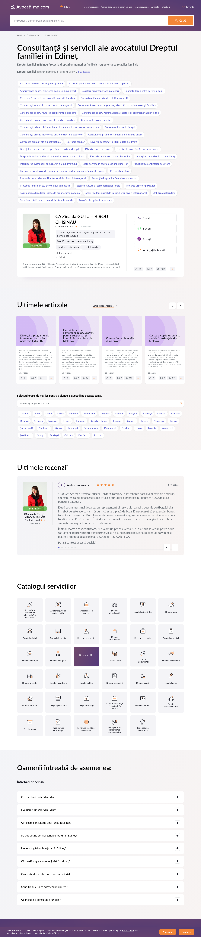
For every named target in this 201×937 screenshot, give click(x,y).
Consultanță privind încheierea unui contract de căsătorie (51, 134)
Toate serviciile (33, 35)
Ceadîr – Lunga (99, 420)
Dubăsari (83, 435)
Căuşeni (175, 413)
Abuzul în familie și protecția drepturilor (41, 83)
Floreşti (117, 420)
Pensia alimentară (119, 170)
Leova (139, 428)
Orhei (60, 413)
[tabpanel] (100, 515)
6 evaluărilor (86, 226)
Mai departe (84, 71)
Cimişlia (131, 420)
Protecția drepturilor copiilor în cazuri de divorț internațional (53, 178)
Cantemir (44, 428)
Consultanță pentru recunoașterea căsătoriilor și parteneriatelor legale (120, 112)
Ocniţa (40, 435)
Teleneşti (73, 428)
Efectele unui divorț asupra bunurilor (110, 156)
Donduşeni (110, 428)
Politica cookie (128, 930)
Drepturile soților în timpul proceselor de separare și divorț (52, 156)
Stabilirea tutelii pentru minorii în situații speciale (46, 200)
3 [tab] (65, 547)
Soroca (119, 413)
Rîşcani (58, 428)
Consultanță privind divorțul (120, 127)
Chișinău (24, 413)
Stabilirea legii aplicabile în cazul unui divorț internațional (116, 192)
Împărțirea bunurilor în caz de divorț (155, 156)
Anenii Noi (89, 413)
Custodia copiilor (75, 141)
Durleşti (54, 435)
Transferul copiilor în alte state (95, 200)
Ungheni (105, 413)
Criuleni (38, 420)
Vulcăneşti (167, 428)
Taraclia (152, 428)
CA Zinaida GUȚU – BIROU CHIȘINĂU (81, 219)
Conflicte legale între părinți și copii (143, 90)
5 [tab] (72, 547)
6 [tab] (75, 547)
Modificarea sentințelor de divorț (152, 163)
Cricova (68, 435)
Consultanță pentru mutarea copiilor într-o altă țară (48, 112)
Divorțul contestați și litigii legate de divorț (113, 141)
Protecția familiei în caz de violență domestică (45, 185)
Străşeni (133, 413)
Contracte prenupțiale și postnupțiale (40, 141)
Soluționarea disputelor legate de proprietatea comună (50, 192)
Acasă (19, 35)
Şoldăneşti (25, 435)
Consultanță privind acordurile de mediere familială (47, 119)
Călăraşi (147, 413)
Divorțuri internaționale (98, 149)
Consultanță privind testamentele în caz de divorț (115, 134)
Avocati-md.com (32, 6)
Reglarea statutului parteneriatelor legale (98, 185)
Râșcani (98, 435)
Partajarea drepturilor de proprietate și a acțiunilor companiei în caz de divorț (62, 170)
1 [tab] (58, 547)
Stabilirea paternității (164, 192)
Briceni (67, 420)
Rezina (173, 420)
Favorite (190, 6)
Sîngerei (52, 420)
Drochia (24, 420)
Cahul (49, 413)
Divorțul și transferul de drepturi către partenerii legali (49, 149)
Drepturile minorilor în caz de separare (138, 149)
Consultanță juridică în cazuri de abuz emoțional (46, 105)
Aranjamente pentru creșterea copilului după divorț (48, 90)
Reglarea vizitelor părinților (140, 185)
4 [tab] (68, 547)
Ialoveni (73, 413)
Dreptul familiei (91, 246)
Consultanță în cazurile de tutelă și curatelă (104, 98)
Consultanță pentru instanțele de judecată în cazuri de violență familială (117, 105)
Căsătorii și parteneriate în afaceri (100, 90)
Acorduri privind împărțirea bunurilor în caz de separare (99, 83)
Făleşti (144, 420)
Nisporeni (159, 420)
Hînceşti (80, 420)
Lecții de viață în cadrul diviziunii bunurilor (105, 163)
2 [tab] (62, 547)
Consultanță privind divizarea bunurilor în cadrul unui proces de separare (59, 127)
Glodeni (126, 428)
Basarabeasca (91, 428)
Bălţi (37, 413)
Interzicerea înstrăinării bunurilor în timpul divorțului (48, 163)
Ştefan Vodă (26, 428)
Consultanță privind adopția (96, 119)
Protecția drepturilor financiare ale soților (114, 178)
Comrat (161, 413)
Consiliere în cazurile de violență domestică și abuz (47, 98)
